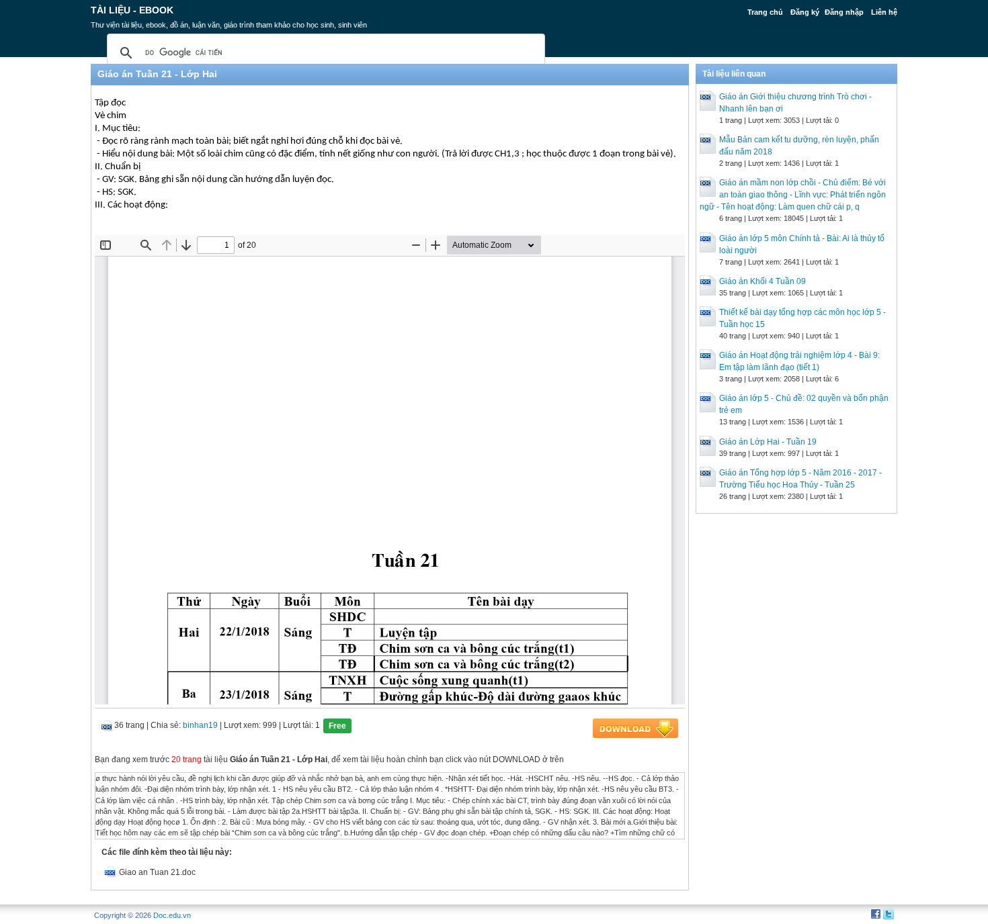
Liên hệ (884, 12)
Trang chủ (765, 12)
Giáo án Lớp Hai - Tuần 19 (768, 442)
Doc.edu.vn (172, 915)
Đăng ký (804, 12)
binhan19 (200, 725)
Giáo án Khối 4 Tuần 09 (762, 281)
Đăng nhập (844, 12)
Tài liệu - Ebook (132, 10)
